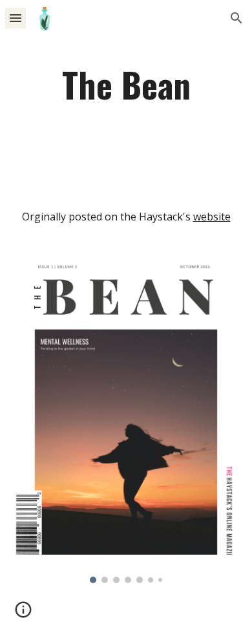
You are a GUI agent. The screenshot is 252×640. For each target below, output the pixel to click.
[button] (15, 18)
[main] (126, 84)
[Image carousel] (126, 422)
